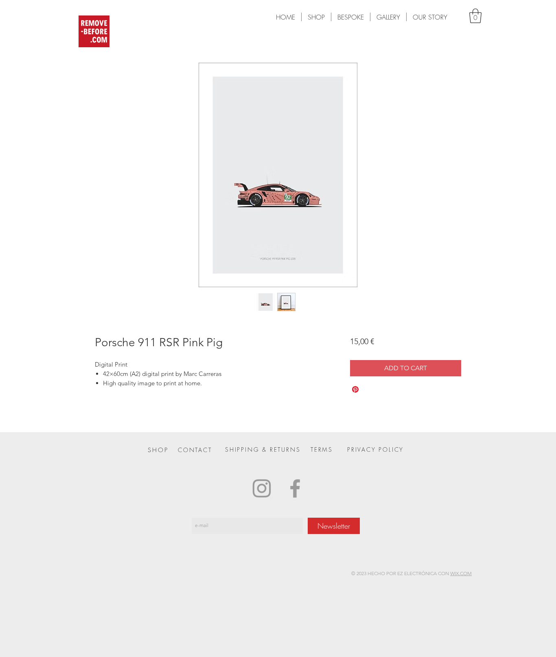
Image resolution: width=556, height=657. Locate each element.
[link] (475, 16)
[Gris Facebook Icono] (295, 488)
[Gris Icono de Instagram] (262, 488)
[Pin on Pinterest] (355, 389)
